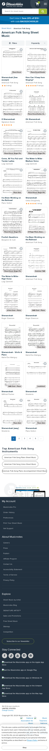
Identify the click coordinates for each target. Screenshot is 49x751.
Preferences (8, 518)
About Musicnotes (12, 537)
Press (5, 548)
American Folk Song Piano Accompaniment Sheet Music (24, 471)
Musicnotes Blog (10, 605)
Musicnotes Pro (9, 507)
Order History (9, 512)
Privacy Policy (8, 580)
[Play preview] (21, 49)
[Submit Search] (43, 11)
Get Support (8, 528)
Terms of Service (10, 575)
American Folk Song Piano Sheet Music (20, 457)
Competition (8, 632)
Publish (6, 553)
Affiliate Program (10, 559)
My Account (8, 501)
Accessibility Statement (12, 569)
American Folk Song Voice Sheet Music (20, 464)
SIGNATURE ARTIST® (12, 610)
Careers (6, 543)
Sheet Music (6, 28)
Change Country (7, 710)
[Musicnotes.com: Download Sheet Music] (12, 4)
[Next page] (41, 438)
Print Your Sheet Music (12, 523)
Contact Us (7, 564)
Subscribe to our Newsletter (18, 641)
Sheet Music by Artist (12, 600)
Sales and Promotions (12, 616)
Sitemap (6, 627)
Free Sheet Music (10, 621)
